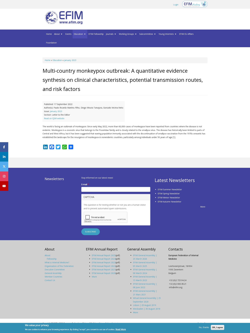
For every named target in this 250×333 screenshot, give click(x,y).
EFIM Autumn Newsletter (169, 201)
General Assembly (53, 273)
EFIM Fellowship (96, 34)
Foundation (51, 42)
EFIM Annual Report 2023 (104, 262)
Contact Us (50, 280)
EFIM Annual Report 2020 (104, 273)
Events (68, 34)
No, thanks (204, 327)
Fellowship (52, 258)
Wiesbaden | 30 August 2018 (146, 308)
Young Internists (166, 34)
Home (49, 34)
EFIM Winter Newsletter (169, 197)
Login (175, 4)
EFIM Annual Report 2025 (104, 255)
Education (79, 34)
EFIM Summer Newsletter (170, 189)
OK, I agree (217, 327)
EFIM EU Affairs (186, 34)
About (57, 34)
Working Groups (127, 34)
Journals (110, 34)
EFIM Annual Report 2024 (104, 258)
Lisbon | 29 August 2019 (144, 305)
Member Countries (53, 276)
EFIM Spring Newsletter (169, 193)
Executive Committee (55, 269)
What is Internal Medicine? (57, 262)
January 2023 (70, 60)
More (202, 206)
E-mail (85, 184)
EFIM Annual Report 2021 (104, 269)
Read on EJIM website (54, 118)
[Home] (65, 17)
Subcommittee (146, 34)
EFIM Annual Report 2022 (104, 266)
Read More (120, 329)
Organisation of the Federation (59, 266)
